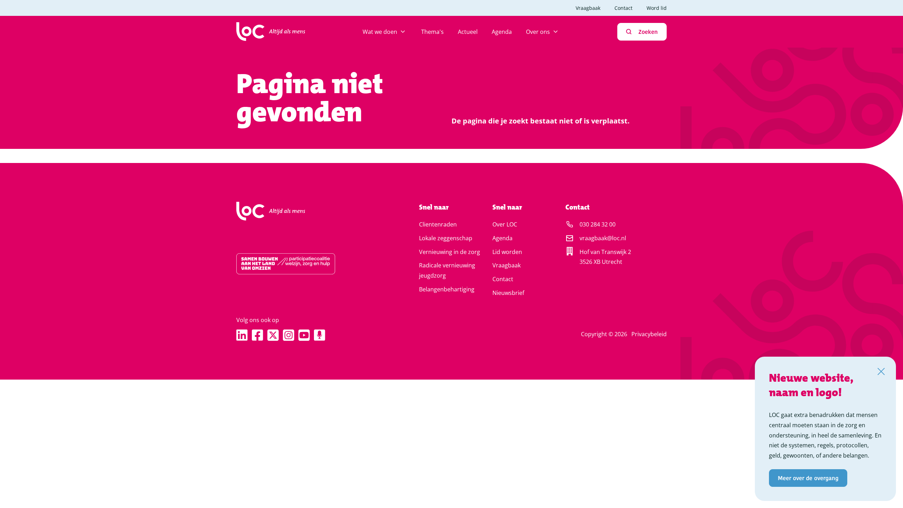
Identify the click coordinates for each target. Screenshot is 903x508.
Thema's (432, 32)
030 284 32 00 (598, 224)
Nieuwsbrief (508, 293)
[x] (273, 335)
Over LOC (504, 224)
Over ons (538, 32)
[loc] (270, 31)
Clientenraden (438, 224)
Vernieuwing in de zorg (449, 252)
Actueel (468, 32)
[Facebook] (257, 335)
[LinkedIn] (242, 335)
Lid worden (507, 252)
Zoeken (648, 31)
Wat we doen (380, 32)
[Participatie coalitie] (305, 263)
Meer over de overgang (808, 478)
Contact (623, 8)
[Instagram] (288, 335)
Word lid (657, 8)
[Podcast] (319, 335)
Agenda (502, 32)
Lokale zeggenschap (445, 238)
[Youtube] (304, 335)
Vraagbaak (588, 8)
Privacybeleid (649, 334)
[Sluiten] (881, 371)
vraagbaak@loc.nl (603, 238)
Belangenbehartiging (446, 289)
